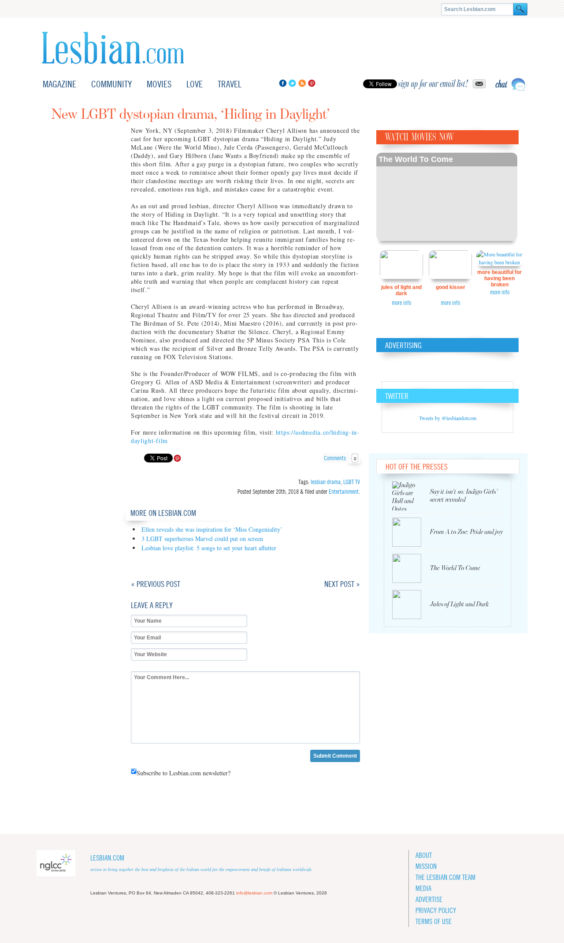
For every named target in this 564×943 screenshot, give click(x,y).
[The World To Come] (411, 568)
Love (194, 84)
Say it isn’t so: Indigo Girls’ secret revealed (464, 495)
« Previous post (155, 584)
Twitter (292, 83)
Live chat (510, 84)
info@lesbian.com (254, 892)
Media (423, 888)
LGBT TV (351, 481)
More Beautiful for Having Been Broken (499, 278)
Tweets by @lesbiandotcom (447, 417)
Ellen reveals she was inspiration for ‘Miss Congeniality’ (211, 529)
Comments (340, 458)
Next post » (342, 584)
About (424, 855)
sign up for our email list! (433, 84)
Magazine (59, 84)
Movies (159, 84)
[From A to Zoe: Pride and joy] (411, 532)
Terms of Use (434, 921)
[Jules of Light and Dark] (411, 604)
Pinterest (311, 83)
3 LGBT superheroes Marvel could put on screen (202, 538)
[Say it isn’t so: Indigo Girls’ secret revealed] (411, 496)
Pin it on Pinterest (177, 458)
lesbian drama (326, 481)
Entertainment (344, 491)
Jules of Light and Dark (401, 290)
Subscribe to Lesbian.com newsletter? (183, 773)
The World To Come (415, 159)
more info (401, 302)
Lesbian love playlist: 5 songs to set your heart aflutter (208, 548)
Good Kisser (450, 287)
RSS (302, 83)
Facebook (282, 83)
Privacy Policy (436, 910)
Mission (426, 866)
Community (111, 84)
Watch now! (446, 197)
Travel (229, 84)
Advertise (429, 899)
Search (520, 9)
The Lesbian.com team (445, 877)
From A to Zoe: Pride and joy (466, 532)
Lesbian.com (113, 47)
